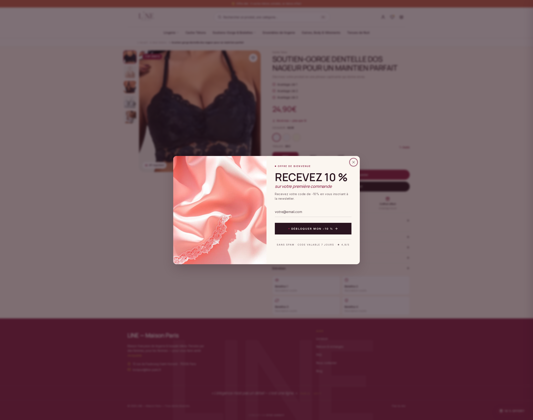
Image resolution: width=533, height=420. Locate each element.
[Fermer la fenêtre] (353, 162)
